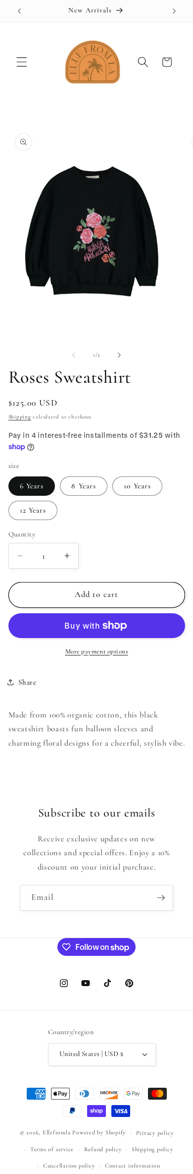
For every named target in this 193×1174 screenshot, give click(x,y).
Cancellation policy (69, 1165)
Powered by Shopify (99, 1132)
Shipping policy (152, 1149)
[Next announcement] (174, 11)
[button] (22, 62)
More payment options (96, 651)
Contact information (132, 1165)
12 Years (33, 510)
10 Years (137, 485)
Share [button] (27, 682)
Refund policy (103, 1149)
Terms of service (52, 1149)
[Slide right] (119, 355)
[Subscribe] (161, 898)
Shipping (19, 416)
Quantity (22, 534)
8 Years (83, 485)
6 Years (32, 485)
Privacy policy (155, 1132)
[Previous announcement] (19, 11)
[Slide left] (74, 355)
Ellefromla (57, 1132)
